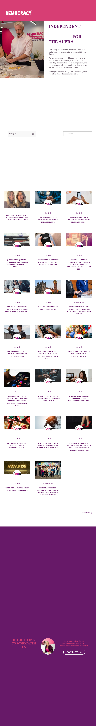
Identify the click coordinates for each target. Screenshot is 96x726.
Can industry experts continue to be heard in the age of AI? (48, 220)
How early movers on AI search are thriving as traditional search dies (48, 445)
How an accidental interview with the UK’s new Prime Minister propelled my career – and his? (79, 264)
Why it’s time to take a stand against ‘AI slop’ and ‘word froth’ (48, 398)
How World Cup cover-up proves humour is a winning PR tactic (79, 354)
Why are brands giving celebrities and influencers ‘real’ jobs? (79, 398)
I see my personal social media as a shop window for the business (17, 354)
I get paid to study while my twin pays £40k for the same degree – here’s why (17, 217)
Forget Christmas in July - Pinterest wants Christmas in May (17, 445)
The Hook (48, 213)
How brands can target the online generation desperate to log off (48, 262)
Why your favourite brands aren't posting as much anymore (79, 220)
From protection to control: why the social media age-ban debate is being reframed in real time (17, 400)
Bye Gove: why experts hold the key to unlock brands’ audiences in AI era (17, 309)
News (17, 392)
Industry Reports (79, 302)
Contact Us (74, 652)
